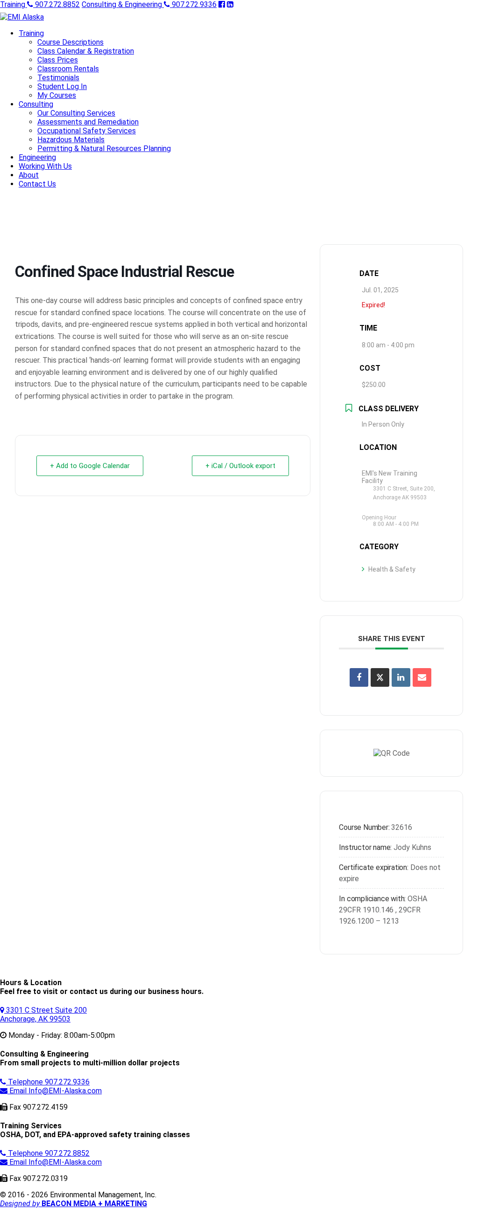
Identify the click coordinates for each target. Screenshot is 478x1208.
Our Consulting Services (76, 113)
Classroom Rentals (68, 68)
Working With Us (45, 166)
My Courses (56, 95)
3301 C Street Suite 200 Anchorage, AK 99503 (43, 1014)
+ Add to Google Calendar (90, 466)
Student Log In (62, 86)
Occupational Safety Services (86, 130)
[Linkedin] (401, 677)
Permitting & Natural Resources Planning (104, 148)
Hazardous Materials (71, 139)
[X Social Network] (380, 677)
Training (31, 33)
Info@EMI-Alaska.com (55, 1090)
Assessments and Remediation (88, 121)
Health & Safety (391, 569)
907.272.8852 (40, 4)
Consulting (36, 104)
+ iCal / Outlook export (240, 466)
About (29, 175)
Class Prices (57, 59)
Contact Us (37, 183)
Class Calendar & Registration (85, 51)
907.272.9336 (149, 4)
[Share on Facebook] (359, 677)
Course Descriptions (70, 42)
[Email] (422, 677)
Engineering (37, 157)
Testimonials (58, 77)
